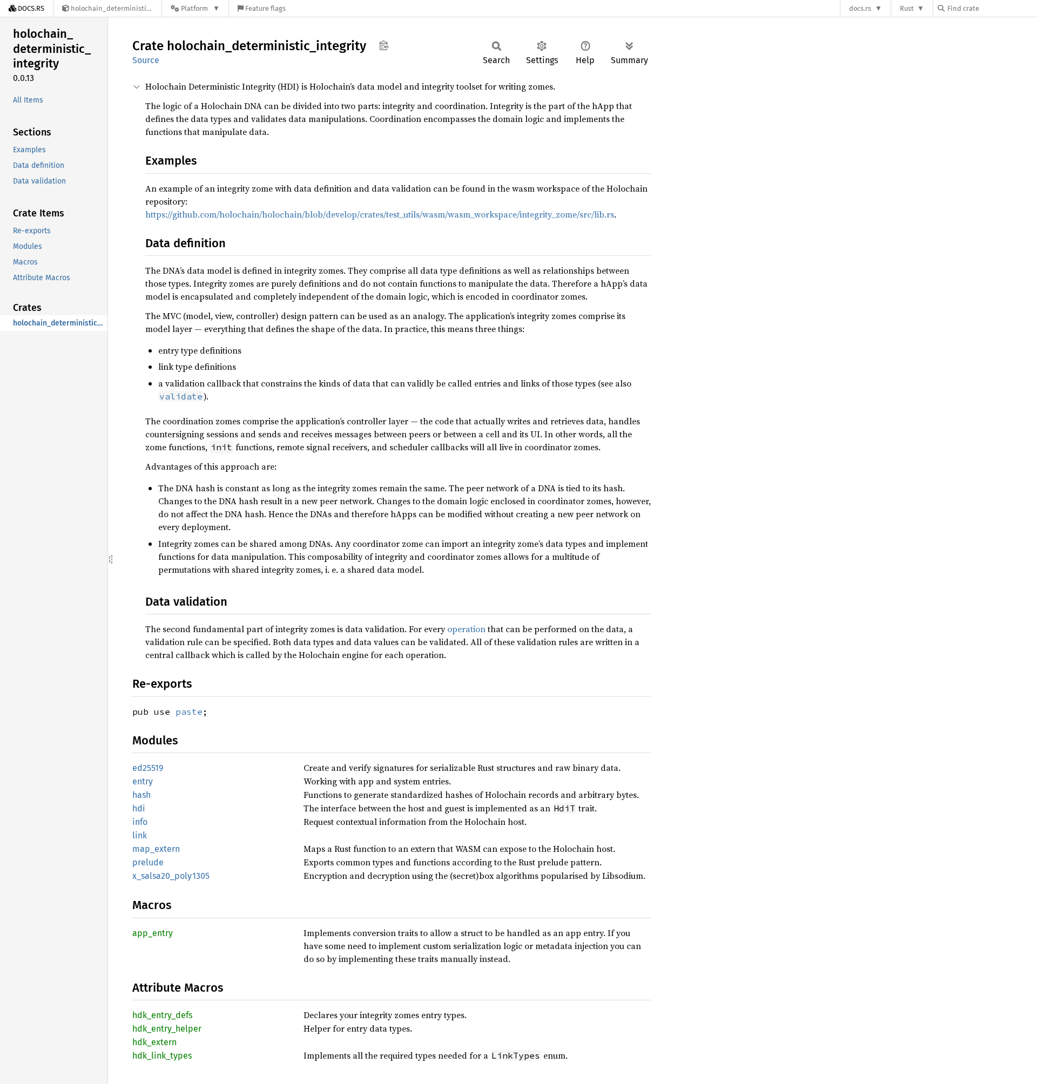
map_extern (156, 849)
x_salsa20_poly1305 (171, 876)
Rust (907, 8)
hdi (138, 808)
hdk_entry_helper (166, 1029)
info (139, 822)
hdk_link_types (162, 1056)
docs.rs (860, 8)
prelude (148, 862)
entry (142, 781)
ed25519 (147, 768)
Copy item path (384, 45)
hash (141, 795)
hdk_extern (154, 1042)
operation (466, 629)
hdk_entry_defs (162, 1015)
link (139, 835)
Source (145, 60)
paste (189, 711)
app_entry (152, 933)
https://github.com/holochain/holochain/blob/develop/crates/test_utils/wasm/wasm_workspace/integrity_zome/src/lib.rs (379, 214)
